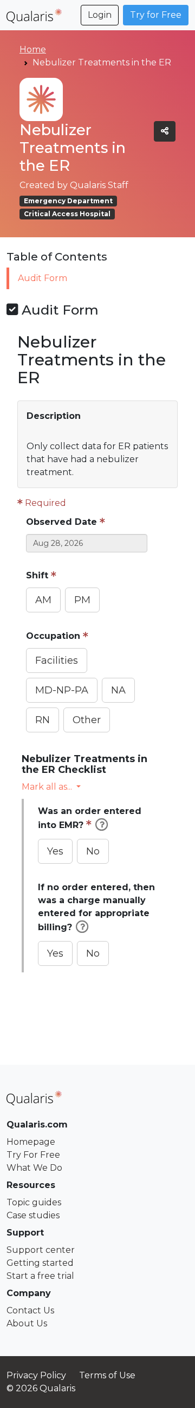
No (93, 851)
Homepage (30, 1142)
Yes (55, 851)
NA (118, 690)
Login (100, 15)
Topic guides (33, 1202)
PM (82, 600)
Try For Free (33, 1155)
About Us (26, 1323)
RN (42, 720)
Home (33, 49)
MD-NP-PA (61, 690)
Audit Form (42, 278)
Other (87, 720)
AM (43, 600)
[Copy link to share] (165, 131)
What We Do (34, 1168)
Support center (40, 1250)
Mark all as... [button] (47, 787)
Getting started (40, 1263)
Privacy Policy (36, 1375)
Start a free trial (40, 1276)
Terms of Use (107, 1375)
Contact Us (30, 1310)
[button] (97, 416)
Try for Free (155, 15)
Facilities (56, 660)
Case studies (33, 1215)
